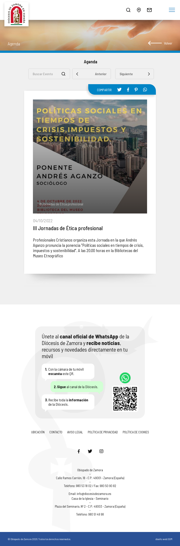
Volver (168, 43)
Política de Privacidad (103, 432)
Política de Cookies (136, 432)
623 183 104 (125, 377)
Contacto (55, 432)
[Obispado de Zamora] (17, 10)
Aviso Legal (75, 432)
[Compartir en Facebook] (128, 89)
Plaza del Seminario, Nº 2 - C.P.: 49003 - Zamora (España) (90, 506)
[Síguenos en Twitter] (90, 451)
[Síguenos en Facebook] (78, 451)
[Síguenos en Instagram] (101, 451)
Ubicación (38, 432)
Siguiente (126, 74)
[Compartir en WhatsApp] (145, 89)
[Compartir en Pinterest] (136, 89)
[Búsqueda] (128, 9)
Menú (172, 10)
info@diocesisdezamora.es (94, 494)
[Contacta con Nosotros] (149, 9)
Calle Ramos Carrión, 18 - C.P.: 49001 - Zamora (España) (90, 478)
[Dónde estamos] (138, 9)
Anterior (100, 74)
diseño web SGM (163, 539)
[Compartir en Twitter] (119, 89)
